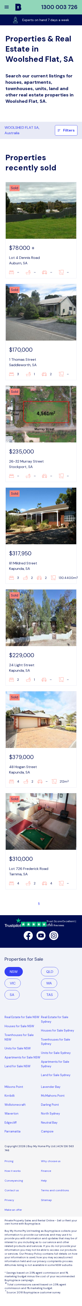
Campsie (47, 1131)
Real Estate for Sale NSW (22, 1017)
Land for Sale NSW (18, 1066)
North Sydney (50, 1113)
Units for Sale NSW (18, 1048)
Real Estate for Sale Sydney (54, 1019)
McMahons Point (52, 1096)
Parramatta (12, 1131)
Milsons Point (14, 1087)
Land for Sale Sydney (55, 1075)
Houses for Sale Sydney (57, 1030)
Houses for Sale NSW (19, 1026)
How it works (13, 1171)
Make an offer (13, 1210)
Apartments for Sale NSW (22, 1057)
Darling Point (50, 1105)
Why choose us (51, 1161)
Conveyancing (14, 1180)
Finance (46, 1171)
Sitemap (46, 1200)
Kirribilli (10, 1096)
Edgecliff (11, 1123)
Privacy (9, 1200)
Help (44, 1180)
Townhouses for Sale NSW (19, 1037)
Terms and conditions (55, 1190)
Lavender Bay (50, 1087)
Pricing (9, 1161)
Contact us (12, 1190)
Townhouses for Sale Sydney (55, 1042)
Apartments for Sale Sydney (55, 1064)
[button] (10, 7)
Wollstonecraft (15, 1105)
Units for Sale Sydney (56, 1053)
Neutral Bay (49, 1123)
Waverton (11, 1113)
